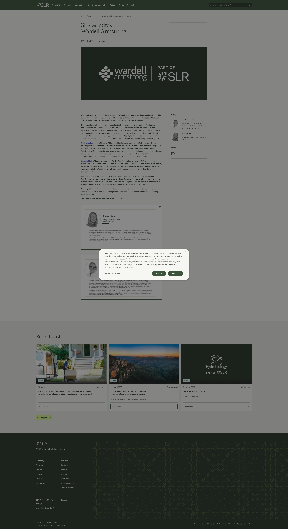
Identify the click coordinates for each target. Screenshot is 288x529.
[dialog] (144, 264)
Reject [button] (159, 273)
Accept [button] (175, 273)
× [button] (185, 252)
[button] (112, 273)
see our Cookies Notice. (125, 267)
